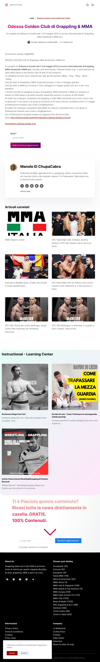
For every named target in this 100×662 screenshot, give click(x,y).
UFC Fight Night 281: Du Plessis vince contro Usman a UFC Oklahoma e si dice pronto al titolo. (72, 285)
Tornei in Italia (59, 614)
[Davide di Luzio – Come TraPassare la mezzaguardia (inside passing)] (75, 387)
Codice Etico (59, 631)
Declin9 (24, 653)
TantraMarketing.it (77, 658)
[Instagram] (20, 579)
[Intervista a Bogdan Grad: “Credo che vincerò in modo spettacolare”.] (26, 266)
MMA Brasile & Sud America (66, 588)
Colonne (57, 569)
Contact (56, 635)
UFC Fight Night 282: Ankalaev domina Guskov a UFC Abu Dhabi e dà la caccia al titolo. (71, 243)
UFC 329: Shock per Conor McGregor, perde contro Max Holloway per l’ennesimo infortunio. (25, 328)
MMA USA (57, 598)
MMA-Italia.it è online (15, 240)
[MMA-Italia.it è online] (26, 224)
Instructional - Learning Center (27, 354)
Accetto (12, 653)
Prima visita (10, 638)
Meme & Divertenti (61, 579)
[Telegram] (33, 579)
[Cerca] (87, 5)
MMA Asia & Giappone (63, 585)
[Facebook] (7, 579)
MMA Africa (58, 582)
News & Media (59, 601)
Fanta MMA (58, 576)
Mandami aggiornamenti (68, 540)
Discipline (57, 572)
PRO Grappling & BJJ (62, 605)
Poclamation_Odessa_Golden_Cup (20, 123)
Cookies (9, 635)
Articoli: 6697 (25, 191)
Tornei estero (59, 611)
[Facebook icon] (22, 186)
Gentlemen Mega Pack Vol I (14, 414)
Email (13, 133)
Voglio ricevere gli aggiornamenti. (25, 145)
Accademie (58, 566)
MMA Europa (59, 592)
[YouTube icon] (37, 186)
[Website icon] (32, 186)
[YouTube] (26, 579)
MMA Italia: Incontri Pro (64, 595)
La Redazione (59, 628)
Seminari (57, 608)
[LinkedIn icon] (27, 186)
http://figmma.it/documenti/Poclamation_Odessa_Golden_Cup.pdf (40, 117)
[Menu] (93, 5)
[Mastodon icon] (41, 186)
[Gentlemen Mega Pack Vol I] (25, 387)
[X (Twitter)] (13, 579)
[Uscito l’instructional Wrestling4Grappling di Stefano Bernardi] (25, 452)
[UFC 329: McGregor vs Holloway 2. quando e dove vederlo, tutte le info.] (73, 309)
